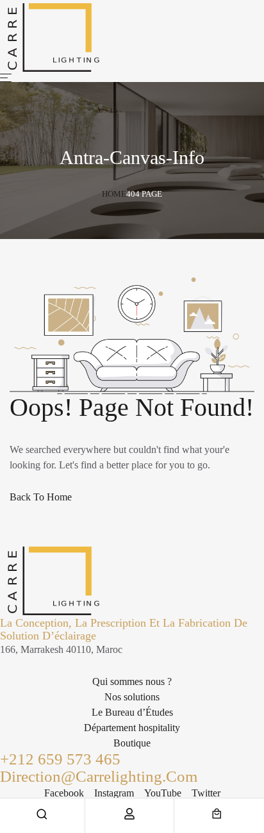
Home (114, 194)
